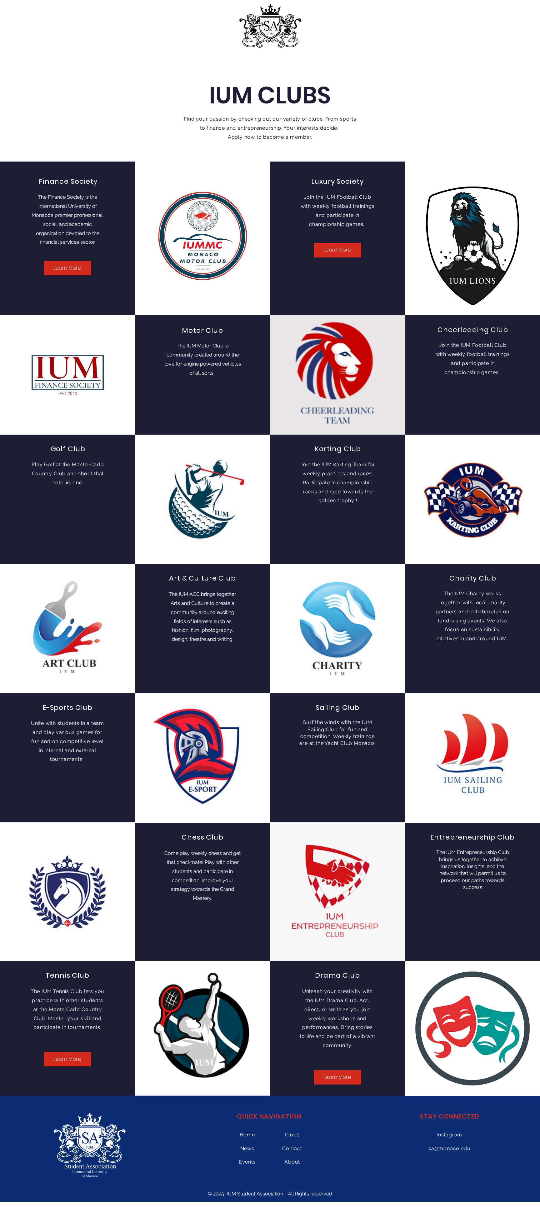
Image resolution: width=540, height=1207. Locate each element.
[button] (472, 929)
